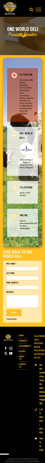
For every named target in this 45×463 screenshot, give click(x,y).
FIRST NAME (11, 264)
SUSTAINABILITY (22, 346)
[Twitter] (5, 353)
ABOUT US (21, 357)
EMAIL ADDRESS (12, 283)
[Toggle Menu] (38, 9)
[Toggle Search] (31, 9)
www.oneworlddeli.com (28, 223)
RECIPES (22, 351)
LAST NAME (10, 273)
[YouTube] (10, 353)
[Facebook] (5, 348)
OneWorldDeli (25, 228)
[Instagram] (10, 348)
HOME (21, 335)
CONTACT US (22, 365)
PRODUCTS (22, 341)
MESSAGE (10, 292)
